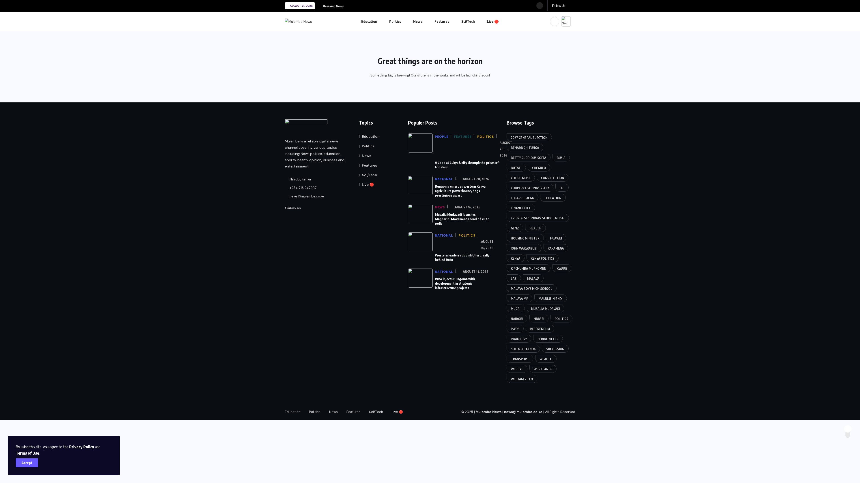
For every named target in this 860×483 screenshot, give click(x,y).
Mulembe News (488, 412)
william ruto (522, 379)
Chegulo (539, 168)
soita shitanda (523, 349)
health (535, 228)
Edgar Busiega (522, 198)
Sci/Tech (468, 21)
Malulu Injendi (551, 299)
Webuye (517, 369)
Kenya (515, 258)
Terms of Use (27, 452)
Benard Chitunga (525, 148)
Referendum (540, 329)
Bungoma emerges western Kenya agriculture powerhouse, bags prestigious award (460, 190)
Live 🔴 (493, 21)
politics (561, 319)
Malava (533, 278)
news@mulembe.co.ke (306, 196)
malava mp (519, 299)
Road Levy (519, 339)
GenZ (515, 228)
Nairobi (517, 319)
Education (369, 21)
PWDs (515, 329)
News (417, 21)
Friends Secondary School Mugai (538, 218)
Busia (561, 158)
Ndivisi (539, 319)
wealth (546, 359)
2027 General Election (529, 138)
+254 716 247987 (303, 188)
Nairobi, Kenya (300, 179)
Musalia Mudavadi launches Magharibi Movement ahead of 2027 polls (462, 218)
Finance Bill (521, 208)
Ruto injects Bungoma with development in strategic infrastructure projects (455, 283)
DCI (562, 188)
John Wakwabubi (524, 248)
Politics (395, 21)
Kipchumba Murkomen (528, 268)
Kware (562, 268)
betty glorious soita (528, 158)
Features (441, 21)
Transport (520, 359)
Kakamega (556, 248)
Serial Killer (548, 339)
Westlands (543, 369)
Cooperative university (530, 188)
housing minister (525, 238)
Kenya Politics (542, 258)
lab (514, 278)
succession (555, 349)
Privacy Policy (81, 446)
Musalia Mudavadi (545, 309)
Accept (27, 463)
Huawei (556, 238)
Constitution (552, 178)
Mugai (515, 309)
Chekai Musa (521, 178)
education (552, 198)
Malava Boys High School (531, 288)
